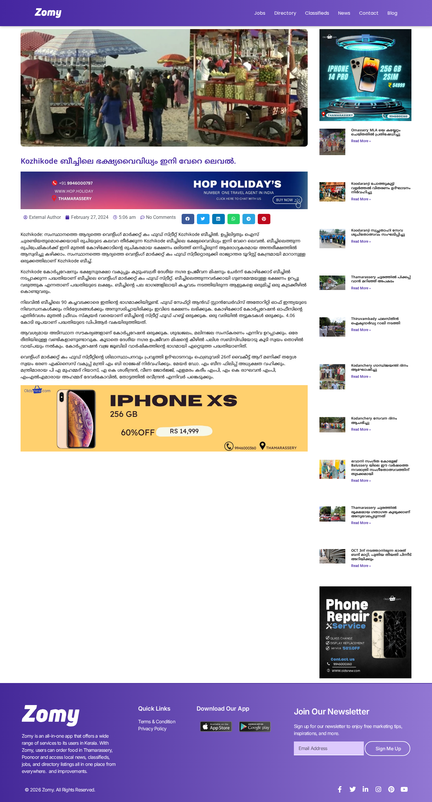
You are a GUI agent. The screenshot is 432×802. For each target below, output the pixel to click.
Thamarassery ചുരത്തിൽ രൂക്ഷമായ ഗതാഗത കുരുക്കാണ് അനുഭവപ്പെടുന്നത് (380, 512)
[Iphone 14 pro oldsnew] (365, 119)
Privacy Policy (152, 728)
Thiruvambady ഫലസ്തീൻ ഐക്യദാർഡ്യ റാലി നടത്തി (375, 321)
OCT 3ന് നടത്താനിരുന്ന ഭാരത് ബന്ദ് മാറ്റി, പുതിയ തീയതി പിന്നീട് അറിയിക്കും (381, 555)
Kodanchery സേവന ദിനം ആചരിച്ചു (374, 421)
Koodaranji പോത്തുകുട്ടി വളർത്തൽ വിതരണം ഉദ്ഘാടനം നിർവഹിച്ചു (381, 188)
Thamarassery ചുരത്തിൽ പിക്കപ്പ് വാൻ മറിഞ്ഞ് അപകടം (381, 279)
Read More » (361, 141)
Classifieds (317, 13)
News (344, 13)
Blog (392, 13)
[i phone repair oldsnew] (365, 676)
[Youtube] (404, 789)
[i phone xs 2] (164, 450)
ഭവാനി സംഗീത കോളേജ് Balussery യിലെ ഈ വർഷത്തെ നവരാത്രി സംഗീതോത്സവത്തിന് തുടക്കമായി (380, 467)
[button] (188, 219)
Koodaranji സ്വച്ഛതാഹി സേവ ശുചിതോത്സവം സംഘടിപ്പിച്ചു (378, 233)
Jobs (259, 13)
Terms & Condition (156, 721)
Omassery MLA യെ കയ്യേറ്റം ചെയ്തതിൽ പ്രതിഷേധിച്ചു (376, 132)
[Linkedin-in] (365, 789)
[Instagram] (378, 789)
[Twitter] (352, 789)
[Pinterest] (391, 789)
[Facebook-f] (339, 789)
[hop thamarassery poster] (164, 207)
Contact (369, 13)
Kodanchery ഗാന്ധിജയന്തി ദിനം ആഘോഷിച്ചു (379, 368)
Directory (285, 13)
